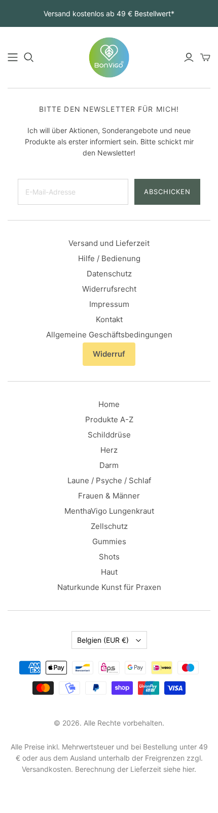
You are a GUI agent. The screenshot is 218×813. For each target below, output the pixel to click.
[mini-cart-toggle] (205, 57)
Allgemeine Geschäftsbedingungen (109, 334)
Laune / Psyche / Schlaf (109, 480)
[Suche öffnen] (29, 57)
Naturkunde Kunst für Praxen (109, 587)
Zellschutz (109, 526)
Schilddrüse (109, 435)
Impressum (109, 304)
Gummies (109, 541)
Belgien (103, 640)
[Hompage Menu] (13, 57)
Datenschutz (109, 273)
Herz (109, 450)
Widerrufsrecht (109, 289)
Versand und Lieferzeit (109, 243)
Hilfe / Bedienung (109, 258)
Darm (109, 465)
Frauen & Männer (109, 496)
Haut (109, 572)
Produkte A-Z (109, 419)
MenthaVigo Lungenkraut (109, 511)
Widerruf (109, 354)
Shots (109, 556)
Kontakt (109, 319)
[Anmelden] (189, 57)
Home (109, 404)
